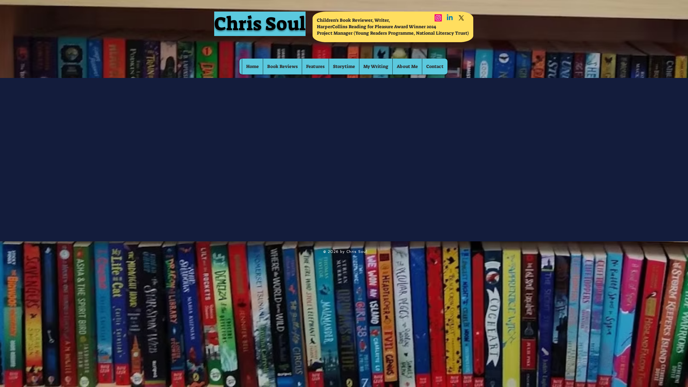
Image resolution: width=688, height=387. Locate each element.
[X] (461, 18)
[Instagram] (438, 18)
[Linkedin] (449, 18)
